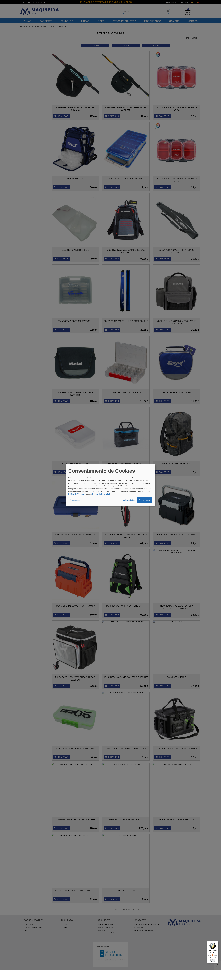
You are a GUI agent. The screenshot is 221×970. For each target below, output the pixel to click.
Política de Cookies (76, 494)
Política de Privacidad (101, 494)
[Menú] (216, 942)
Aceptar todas (144, 500)
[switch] (212, 960)
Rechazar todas (128, 500)
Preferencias (75, 500)
